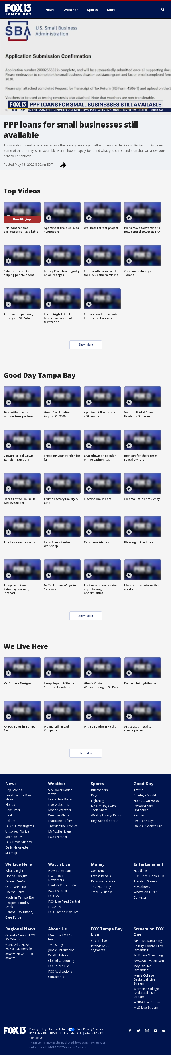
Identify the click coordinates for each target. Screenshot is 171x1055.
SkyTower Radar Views (60, 792)
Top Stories (13, 790)
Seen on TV (13, 837)
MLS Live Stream (146, 1007)
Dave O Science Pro (148, 826)
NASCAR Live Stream (149, 960)
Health (10, 815)
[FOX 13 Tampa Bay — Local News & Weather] (20, 9)
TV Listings (56, 944)
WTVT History (58, 955)
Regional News (20, 929)
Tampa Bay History (19, 912)
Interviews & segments (100, 948)
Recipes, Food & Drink (17, 905)
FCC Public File (58, 966)
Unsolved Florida (17, 831)
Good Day (143, 783)
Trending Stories (145, 881)
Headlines (141, 870)
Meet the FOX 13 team (60, 937)
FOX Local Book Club (149, 876)
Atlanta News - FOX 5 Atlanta (20, 956)
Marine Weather (59, 810)
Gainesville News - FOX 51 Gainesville (18, 946)
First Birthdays (144, 820)
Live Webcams (58, 804)
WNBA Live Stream (147, 1002)
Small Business (101, 892)
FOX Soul (54, 896)
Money (97, 864)
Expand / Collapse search (163, 9)
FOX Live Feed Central (64, 901)
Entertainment (148, 864)
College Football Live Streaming (149, 948)
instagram (147, 1030)
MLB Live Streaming (148, 955)
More (111, 9)
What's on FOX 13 (146, 892)
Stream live (99, 940)
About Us (57, 929)
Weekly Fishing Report (107, 815)
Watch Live (59, 864)
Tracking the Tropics (62, 826)
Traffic (138, 790)
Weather (56, 783)
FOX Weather (57, 837)
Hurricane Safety (60, 820)
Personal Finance (103, 881)
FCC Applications (60, 971)
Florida (10, 804)
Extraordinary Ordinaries (143, 808)
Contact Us (56, 977)
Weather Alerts (58, 815)
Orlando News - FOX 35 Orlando (20, 937)
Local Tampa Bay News (18, 797)
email (163, 1030)
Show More (85, 344)
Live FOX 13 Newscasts (56, 878)
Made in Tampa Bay (20, 897)
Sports (97, 783)
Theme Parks (14, 892)
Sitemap (11, 853)
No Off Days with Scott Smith (103, 808)
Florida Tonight (16, 876)
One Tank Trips (16, 886)
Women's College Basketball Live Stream (146, 993)
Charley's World (145, 795)
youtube (155, 1030)
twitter (138, 1030)
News (10, 783)
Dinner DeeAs (15, 881)
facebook (130, 1030)
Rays (94, 795)
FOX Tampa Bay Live (63, 912)
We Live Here (18, 864)
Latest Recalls (101, 876)
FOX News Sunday (18, 842)
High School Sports (104, 820)
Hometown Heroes (147, 800)
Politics (10, 820)
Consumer (12, 810)
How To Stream (59, 870)
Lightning (97, 800)
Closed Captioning (61, 960)
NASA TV (54, 907)
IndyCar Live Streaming (142, 968)
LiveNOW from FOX (62, 885)
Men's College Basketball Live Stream (144, 979)
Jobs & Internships (61, 950)
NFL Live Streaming (148, 940)
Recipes (139, 815)
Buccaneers (99, 790)
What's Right (14, 870)
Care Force (13, 917)
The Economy (101, 886)
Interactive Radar (60, 799)
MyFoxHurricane (60, 831)
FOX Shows (142, 886)
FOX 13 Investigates (19, 826)
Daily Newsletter (17, 847)
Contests (140, 897)
